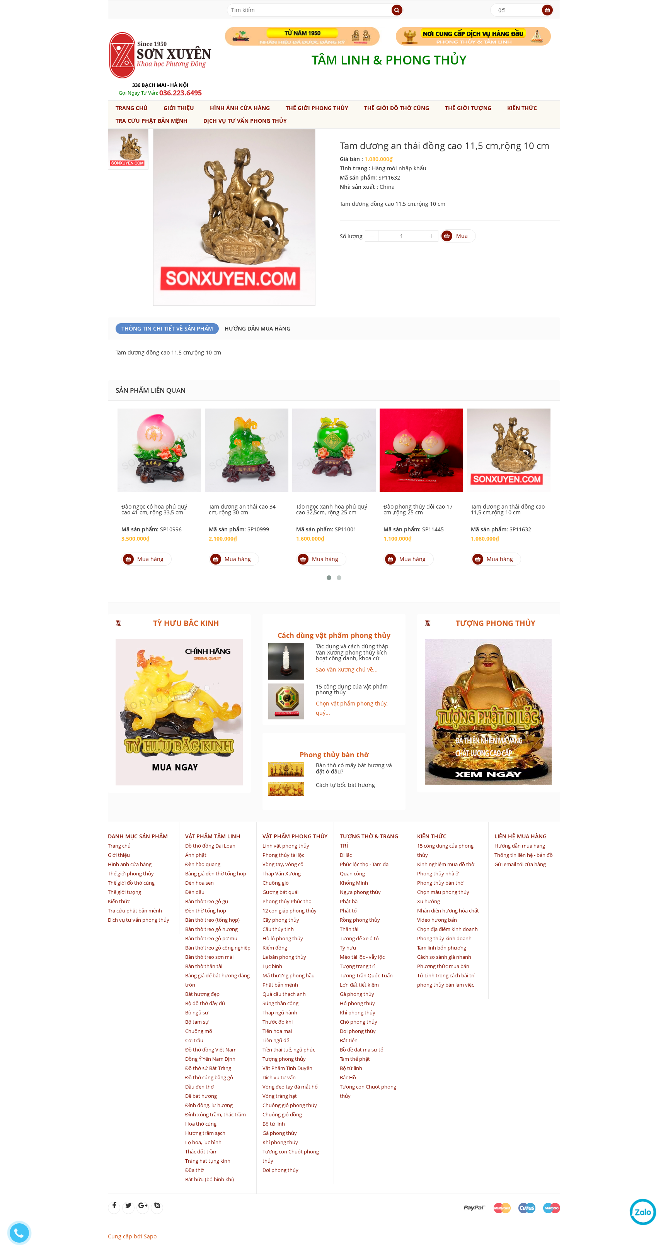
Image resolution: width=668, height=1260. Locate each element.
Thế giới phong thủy (317, 108)
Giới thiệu (179, 108)
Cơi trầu (194, 1040)
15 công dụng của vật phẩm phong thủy (352, 689)
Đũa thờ (194, 1170)
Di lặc (346, 854)
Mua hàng (150, 559)
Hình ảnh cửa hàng (240, 108)
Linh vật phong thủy (285, 845)
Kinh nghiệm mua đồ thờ (445, 864)
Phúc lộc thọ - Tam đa (364, 864)
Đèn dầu (194, 892)
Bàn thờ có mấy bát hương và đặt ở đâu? (354, 768)
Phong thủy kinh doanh (444, 938)
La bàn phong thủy (284, 956)
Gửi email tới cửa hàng (520, 864)
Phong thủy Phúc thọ (287, 901)
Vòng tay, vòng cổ (282, 864)
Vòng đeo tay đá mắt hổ (290, 1086)
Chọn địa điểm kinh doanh (447, 929)
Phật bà (349, 901)
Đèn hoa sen (199, 882)
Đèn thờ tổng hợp (205, 910)
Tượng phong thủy (284, 1058)
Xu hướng (428, 901)
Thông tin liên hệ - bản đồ (523, 854)
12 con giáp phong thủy (289, 910)
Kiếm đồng (274, 947)
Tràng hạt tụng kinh (207, 1160)
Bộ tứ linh (273, 1123)
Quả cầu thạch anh (284, 993)
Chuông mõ (198, 1031)
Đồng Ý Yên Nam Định (210, 1058)
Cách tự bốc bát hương (345, 785)
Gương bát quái (280, 892)
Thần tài (349, 929)
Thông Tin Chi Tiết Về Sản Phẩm (167, 328)
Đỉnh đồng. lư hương (209, 1105)
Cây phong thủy (280, 919)
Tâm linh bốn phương (441, 947)
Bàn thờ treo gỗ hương (211, 929)
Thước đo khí (277, 1021)
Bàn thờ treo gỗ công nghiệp (217, 947)
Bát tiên (349, 1040)
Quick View (159, 442)
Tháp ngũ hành (279, 1012)
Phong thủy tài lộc (283, 854)
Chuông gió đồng (282, 1114)
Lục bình (272, 966)
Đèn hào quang (202, 864)
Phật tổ (348, 910)
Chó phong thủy (358, 1021)
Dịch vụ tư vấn (279, 1077)
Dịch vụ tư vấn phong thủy (245, 120)
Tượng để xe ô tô (359, 938)
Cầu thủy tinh (278, 929)
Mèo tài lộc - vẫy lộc (362, 956)
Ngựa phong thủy (360, 892)
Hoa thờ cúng (200, 1123)
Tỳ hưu (348, 947)
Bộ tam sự (197, 1021)
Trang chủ (132, 108)
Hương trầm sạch (205, 1132)
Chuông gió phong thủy (289, 1105)
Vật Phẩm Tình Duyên (287, 1068)
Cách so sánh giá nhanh (444, 956)
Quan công (352, 873)
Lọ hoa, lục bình (203, 1142)
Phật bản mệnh (280, 984)
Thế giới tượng (468, 108)
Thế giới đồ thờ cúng (396, 108)
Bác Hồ (348, 1077)
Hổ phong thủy (357, 1003)
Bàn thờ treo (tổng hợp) (212, 919)
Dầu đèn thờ (199, 1086)
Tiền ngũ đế (275, 1040)
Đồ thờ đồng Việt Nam (211, 1049)
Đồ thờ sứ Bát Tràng (208, 1068)
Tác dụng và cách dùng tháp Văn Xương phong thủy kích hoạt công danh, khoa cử (352, 652)
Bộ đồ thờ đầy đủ (205, 1003)
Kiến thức (522, 108)
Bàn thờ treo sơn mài (209, 956)
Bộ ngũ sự (196, 1012)
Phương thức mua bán (443, 966)
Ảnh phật (195, 854)
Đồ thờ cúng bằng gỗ (209, 1077)
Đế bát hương (201, 1095)
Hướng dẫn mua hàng (257, 328)
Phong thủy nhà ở (437, 873)
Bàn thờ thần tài (203, 966)
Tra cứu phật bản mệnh (151, 120)
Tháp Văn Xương (281, 873)
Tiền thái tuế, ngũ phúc (288, 1049)
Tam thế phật (355, 1058)
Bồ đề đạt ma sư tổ (361, 1049)
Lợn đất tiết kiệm (359, 984)
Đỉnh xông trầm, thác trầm (215, 1114)
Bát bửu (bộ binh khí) (209, 1179)
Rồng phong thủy (360, 919)
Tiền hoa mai (277, 1031)
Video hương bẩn (437, 919)
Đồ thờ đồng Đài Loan (210, 845)
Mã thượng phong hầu (288, 975)
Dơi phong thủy (280, 1170)
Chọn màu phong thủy (443, 892)
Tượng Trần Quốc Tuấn (366, 975)
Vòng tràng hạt (279, 1095)
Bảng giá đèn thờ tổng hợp (215, 873)
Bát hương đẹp (202, 993)
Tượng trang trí (357, 966)
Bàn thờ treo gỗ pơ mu (211, 938)
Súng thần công (280, 1003)
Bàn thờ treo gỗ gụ (206, 901)
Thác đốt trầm (201, 1151)
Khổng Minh (354, 882)
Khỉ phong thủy (280, 1142)
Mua (462, 235)
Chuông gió (275, 882)
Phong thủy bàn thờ (440, 882)
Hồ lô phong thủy (282, 938)
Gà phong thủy (279, 1132)
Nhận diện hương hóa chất (448, 910)
